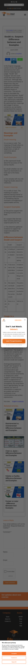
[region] (14, 652)
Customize (14, 657)
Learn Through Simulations (14, 341)
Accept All (14, 653)
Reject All (14, 662)
